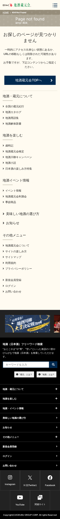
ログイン (10, 285)
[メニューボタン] (55, 5)
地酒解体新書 (13, 123)
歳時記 (9, 145)
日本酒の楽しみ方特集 (18, 168)
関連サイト (40, 504)
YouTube (20, 504)
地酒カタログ (13, 112)
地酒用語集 (12, 118)
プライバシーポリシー (18, 268)
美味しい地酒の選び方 (22, 214)
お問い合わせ (13, 291)
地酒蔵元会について (17, 245)
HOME (6, 12)
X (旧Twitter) (30, 485)
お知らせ (12, 223)
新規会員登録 (13, 280)
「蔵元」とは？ (25, 374)
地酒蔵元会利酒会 (16, 196)
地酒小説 (10, 162)
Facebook (50, 485)
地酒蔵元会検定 (14, 151)
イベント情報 (13, 190)
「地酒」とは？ (47, 374)
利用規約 (10, 263)
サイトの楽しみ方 (16, 251)
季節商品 (10, 202)
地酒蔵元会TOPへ (28, 80)
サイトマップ (13, 257)
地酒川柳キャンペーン (18, 157)
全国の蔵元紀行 (14, 106)
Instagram (10, 484)
